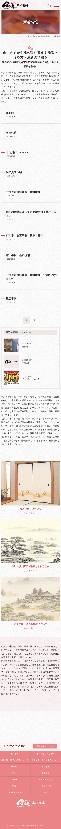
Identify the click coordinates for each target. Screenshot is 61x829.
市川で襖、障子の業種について (46, 760)
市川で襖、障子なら (46, 754)
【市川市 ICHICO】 (19, 152)
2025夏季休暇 (14, 172)
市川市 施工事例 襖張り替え (24, 235)
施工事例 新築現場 (18, 255)
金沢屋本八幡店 (46, 780)
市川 (3, 661)
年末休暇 (11, 132)
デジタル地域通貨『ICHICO (23, 192)
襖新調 (10, 113)
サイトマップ (46, 792)
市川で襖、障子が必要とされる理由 (15, 760)
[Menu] (56, 5)
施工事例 (11, 298)
